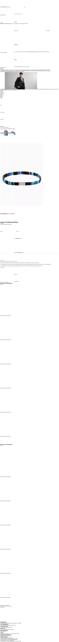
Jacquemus (22, 70)
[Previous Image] (7, 139)
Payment (6, 627)
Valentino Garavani (19, 71)
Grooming (14, 625)
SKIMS (11, 71)
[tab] (2, 133)
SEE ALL (1, 284)
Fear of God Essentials (15, 70)
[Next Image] (7, 209)
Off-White (39, 70)
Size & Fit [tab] (9, 261)
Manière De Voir (29, 70)
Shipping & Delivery (3, 635)
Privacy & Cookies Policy (11, 633)
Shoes (4, 625)
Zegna (23, 71)
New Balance (34, 70)
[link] (24, 23)
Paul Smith (3, 213)
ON (41, 70)
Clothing (1, 625)
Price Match (17, 633)
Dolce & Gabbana (18, 623)
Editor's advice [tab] (2, 261)
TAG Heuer (14, 71)
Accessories (10, 625)
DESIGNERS (2, 89)
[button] (1, 22)
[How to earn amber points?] (7, 242)
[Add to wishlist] (11, 257)
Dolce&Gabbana (3, 70)
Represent (2, 71)
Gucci (19, 70)
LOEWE (25, 70)
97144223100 (11, 640)
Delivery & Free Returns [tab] (14, 261)
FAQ (4, 627)
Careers (4, 629)
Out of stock (2, 260)
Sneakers (6, 625)
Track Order (10, 627)
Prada (49, 70)
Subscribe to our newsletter (4, 605)
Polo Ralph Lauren (45, 70)
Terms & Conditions (3, 633)
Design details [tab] (6, 261)
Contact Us (2, 627)
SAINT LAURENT (7, 71)
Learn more (22, 252)
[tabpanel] (29, 264)
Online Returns (9, 635)
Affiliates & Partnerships (10, 629)
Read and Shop (3, 631)
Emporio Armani (8, 70)
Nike (37, 70)
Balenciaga (5, 623)
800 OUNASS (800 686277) (13, 639)
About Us (1, 629)
